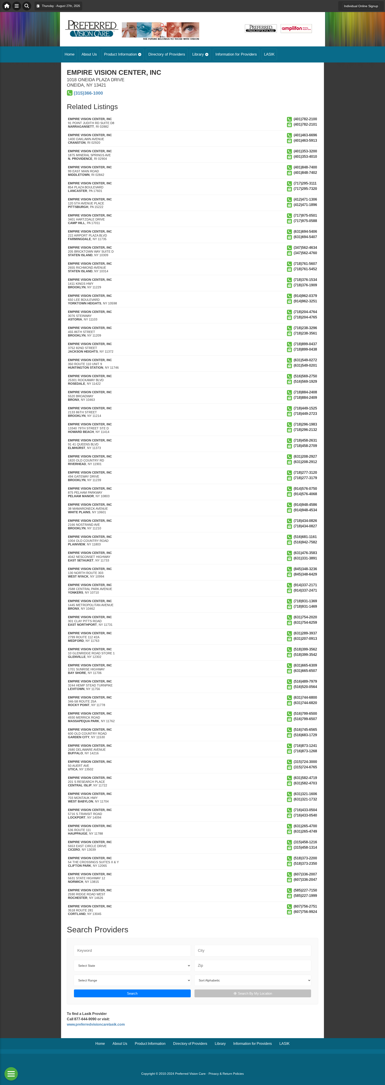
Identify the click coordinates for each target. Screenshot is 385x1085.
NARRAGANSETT (81, 126)
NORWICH (75, 881)
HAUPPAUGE (77, 833)
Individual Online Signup (361, 6)
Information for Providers (236, 54)
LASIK (269, 54)
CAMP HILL (76, 223)
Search (132, 993)
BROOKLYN (77, 287)
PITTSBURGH (78, 207)
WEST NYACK (78, 576)
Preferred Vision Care (190, 1073)
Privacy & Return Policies (226, 1073)
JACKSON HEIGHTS (83, 351)
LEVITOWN (76, 689)
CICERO (74, 849)
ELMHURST (76, 448)
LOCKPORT (77, 817)
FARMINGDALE (79, 239)
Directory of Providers (166, 54)
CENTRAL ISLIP (80, 785)
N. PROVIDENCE (80, 158)
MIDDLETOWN (79, 175)
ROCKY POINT (79, 705)
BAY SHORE (77, 673)
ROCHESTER (77, 898)
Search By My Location (255, 993)
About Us (89, 54)
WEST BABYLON (80, 801)
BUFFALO (75, 753)
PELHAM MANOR (81, 496)
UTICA (73, 769)
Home (69, 54)
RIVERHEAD (77, 464)
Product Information (120, 54)
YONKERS (75, 592)
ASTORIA (75, 319)
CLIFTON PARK (79, 865)
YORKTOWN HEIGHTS (84, 303)
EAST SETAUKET (81, 560)
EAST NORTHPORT (82, 624)
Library (198, 54)
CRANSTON (77, 142)
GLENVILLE (77, 657)
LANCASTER (77, 191)
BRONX (73, 399)
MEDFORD (76, 640)
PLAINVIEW (76, 544)
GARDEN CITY (78, 737)
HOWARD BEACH (81, 432)
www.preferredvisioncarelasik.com (96, 1024)
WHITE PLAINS (79, 512)
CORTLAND (77, 914)
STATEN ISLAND (80, 255)
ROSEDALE (76, 383)
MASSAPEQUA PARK (83, 721)
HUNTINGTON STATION (85, 367)
